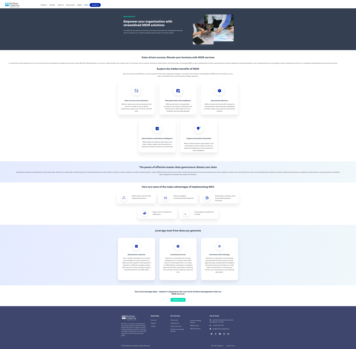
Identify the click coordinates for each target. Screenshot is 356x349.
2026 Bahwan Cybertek (130, 346)
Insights (79, 5)
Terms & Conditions (217, 346)
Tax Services (174, 320)
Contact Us (95, 5)
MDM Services (194, 325)
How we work (70, 5)
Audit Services (174, 323)
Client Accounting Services (195, 321)
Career (86, 5)
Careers (153, 326)
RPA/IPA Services (195, 329)
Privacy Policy (230, 346)
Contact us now (178, 300)
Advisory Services (175, 326)
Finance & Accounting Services (177, 330)
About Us (61, 5)
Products (43, 5)
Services (52, 5)
